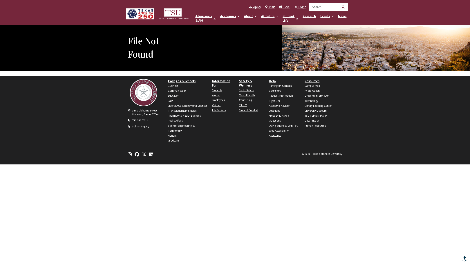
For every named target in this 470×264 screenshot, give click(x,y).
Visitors (216, 105)
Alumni (216, 95)
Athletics (267, 16)
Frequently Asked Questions (279, 118)
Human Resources (315, 125)
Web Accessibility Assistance (279, 133)
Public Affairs (175, 120)
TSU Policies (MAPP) (316, 115)
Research (309, 16)
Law (170, 100)
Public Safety (246, 90)
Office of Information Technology (317, 98)
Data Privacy (312, 120)
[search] (328, 7)
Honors (172, 135)
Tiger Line (275, 100)
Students (217, 90)
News (342, 16)
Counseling (245, 100)
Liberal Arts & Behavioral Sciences (187, 105)
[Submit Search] (343, 7)
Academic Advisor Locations (279, 108)
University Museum (316, 110)
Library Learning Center (318, 105)
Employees (218, 100)
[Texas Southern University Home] (173, 13)
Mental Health (247, 95)
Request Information (281, 95)
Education (173, 95)
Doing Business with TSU (283, 125)
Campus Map (312, 85)
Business (173, 85)
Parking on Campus (280, 85)
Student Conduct (248, 110)
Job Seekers (219, 110)
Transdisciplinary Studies (182, 110)
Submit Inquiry (140, 126)
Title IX (243, 105)
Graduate (173, 140)
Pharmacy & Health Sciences (184, 115)
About (248, 16)
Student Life (288, 18)
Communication (177, 90)
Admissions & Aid (203, 18)
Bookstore (275, 90)
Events (325, 16)
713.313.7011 (140, 120)
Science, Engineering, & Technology (181, 128)
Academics (228, 16)
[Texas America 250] (140, 13)
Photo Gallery (312, 90)
